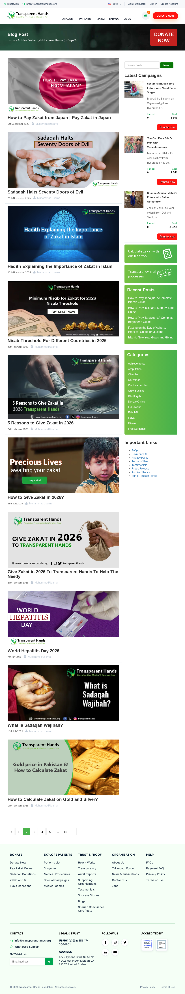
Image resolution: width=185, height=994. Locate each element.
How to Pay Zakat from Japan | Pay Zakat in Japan (59, 117)
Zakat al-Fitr (18, 880)
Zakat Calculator (137, 4)
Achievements (136, 363)
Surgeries (50, 868)
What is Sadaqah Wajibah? (35, 725)
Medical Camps (54, 886)
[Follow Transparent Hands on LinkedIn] (105, 952)
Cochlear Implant (138, 385)
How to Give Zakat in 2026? (36, 497)
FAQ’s (135, 450)
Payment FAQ (140, 454)
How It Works (86, 862)
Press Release (140, 468)
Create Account (169, 4)
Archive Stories (141, 472)
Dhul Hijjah (134, 396)
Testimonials (139, 464)
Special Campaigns (56, 880)
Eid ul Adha (134, 406)
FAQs (149, 862)
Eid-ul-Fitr (133, 412)
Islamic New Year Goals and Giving (150, 337)
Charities (133, 374)
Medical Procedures (57, 874)
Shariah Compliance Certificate (91, 908)
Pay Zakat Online (21, 868)
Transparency (87, 868)
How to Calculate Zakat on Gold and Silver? (53, 799)
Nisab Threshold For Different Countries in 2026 (57, 340)
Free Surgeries (137, 428)
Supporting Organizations (87, 881)
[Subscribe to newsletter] (49, 961)
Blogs (81, 901)
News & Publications (125, 874)
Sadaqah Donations (23, 874)
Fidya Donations (20, 886)
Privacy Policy (140, 457)
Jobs (115, 886)
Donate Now (165, 15)
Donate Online (136, 401)
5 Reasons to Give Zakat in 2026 (41, 422)
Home (11, 40)
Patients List (52, 862)
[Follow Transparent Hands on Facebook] (105, 942)
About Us (118, 862)
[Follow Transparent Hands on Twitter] (124, 942)
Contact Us (119, 880)
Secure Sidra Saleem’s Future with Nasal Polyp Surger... (162, 88)
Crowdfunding (136, 390)
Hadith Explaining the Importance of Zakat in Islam (60, 266)
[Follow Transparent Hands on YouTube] (115, 952)
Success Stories (88, 895)
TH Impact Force (123, 868)
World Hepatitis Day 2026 (33, 650)
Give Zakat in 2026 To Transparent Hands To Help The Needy (63, 574)
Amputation (134, 368)
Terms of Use (140, 461)
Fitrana (132, 423)
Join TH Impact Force (144, 475)
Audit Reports (87, 874)
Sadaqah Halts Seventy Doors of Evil (45, 191)
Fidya (131, 417)
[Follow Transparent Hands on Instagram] (115, 942)
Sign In (153, 4)
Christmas (134, 379)
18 (65, 831)
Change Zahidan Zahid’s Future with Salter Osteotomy (162, 197)
